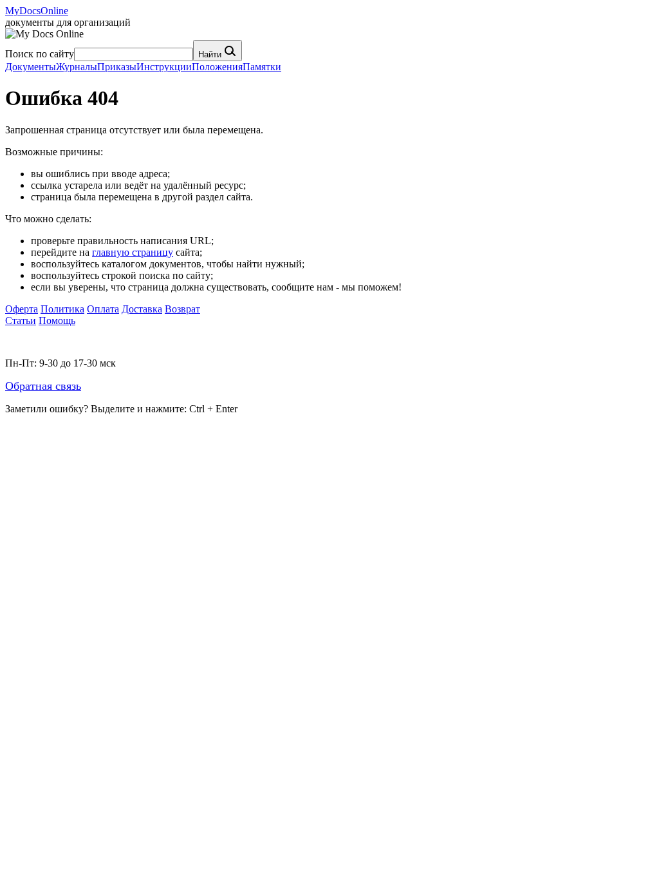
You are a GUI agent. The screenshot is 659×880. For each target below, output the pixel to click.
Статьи (20, 320)
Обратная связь (43, 385)
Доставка (142, 308)
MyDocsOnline (36, 10)
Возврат (182, 308)
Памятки (262, 66)
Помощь (57, 320)
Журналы (76, 66)
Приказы (116, 66)
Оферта (21, 308)
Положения (217, 66)
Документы (30, 66)
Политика (62, 308)
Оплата (103, 308)
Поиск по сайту (39, 53)
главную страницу (132, 252)
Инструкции (164, 66)
